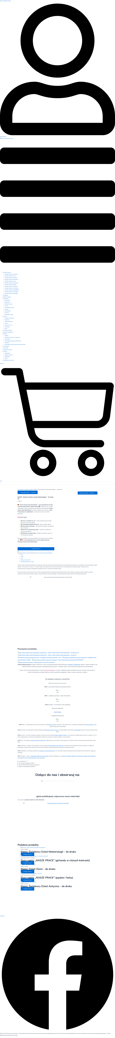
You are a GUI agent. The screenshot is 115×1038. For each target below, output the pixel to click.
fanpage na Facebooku (74, 664)
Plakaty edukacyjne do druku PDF (56, 745)
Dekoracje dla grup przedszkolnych (13, 341)
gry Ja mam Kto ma (22, 758)
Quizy (6, 328)
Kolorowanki (6, 346)
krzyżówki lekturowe (32, 758)
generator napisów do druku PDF (38, 740)
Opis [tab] (22, 554)
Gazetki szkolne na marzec (11, 277)
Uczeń (6, 305)
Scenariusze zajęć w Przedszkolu (12, 337)
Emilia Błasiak (77, 730)
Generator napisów (7, 330)
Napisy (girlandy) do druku (61, 735)
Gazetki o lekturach (9, 318)
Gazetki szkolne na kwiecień (11, 279)
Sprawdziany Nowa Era (8, 360)
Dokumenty (6, 298)
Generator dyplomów (8, 332)
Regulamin (7, 356)
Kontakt (5, 351)
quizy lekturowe (41, 758)
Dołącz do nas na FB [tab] (25, 560)
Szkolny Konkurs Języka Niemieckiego (43, 553)
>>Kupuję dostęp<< (27, 854)
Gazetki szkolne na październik (12, 290)
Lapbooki (7, 320)
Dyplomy (7, 342)
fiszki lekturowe (92, 756)
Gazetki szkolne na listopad (11, 291)
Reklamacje (7, 353)
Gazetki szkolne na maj (10, 281)
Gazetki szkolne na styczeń (11, 274)
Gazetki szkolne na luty (10, 276)
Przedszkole (8, 311)
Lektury (5, 316)
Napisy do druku (7, 297)
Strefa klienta (3, 136)
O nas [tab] (22, 556)
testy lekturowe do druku (82, 756)
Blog (6, 358)
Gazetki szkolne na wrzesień (11, 288)
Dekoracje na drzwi (7, 349)
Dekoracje (5, 295)
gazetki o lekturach (66, 756)
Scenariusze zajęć (9, 314)
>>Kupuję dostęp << (36, 548)
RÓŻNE (5, 334)
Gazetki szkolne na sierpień (11, 286)
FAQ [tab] (22, 558)
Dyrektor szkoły (8, 304)
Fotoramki (5, 348)
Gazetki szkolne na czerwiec (11, 283)
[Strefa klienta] (57, 135)
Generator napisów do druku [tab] (27, 561)
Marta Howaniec (89, 724)
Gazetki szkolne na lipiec (10, 284)
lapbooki (73, 756)
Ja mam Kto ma (8, 325)
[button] (57, 205)
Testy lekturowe (9, 321)
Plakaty (6, 335)
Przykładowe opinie (9, 307)
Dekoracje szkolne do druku (51, 730)
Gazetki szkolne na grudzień (11, 293)
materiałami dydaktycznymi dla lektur (39, 756)
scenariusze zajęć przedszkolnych (47, 751)
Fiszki (6, 323)
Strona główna (21, 489)
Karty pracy (7, 339)
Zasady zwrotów (9, 355)
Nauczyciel (7, 302)
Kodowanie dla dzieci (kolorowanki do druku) (15, 344)
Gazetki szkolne (7, 272)
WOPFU (7, 313)
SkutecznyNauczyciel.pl (5, 1)
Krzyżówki (7, 327)
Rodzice (7, 309)
